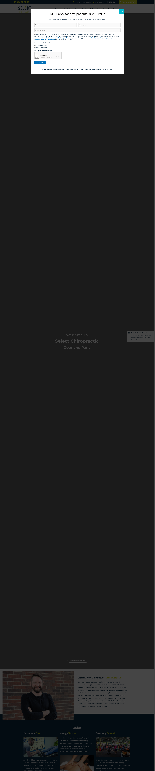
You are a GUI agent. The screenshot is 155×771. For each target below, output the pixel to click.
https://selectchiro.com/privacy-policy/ (55, 38)
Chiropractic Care (41, 45)
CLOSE (121, 11)
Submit (40, 63)
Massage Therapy (41, 47)
